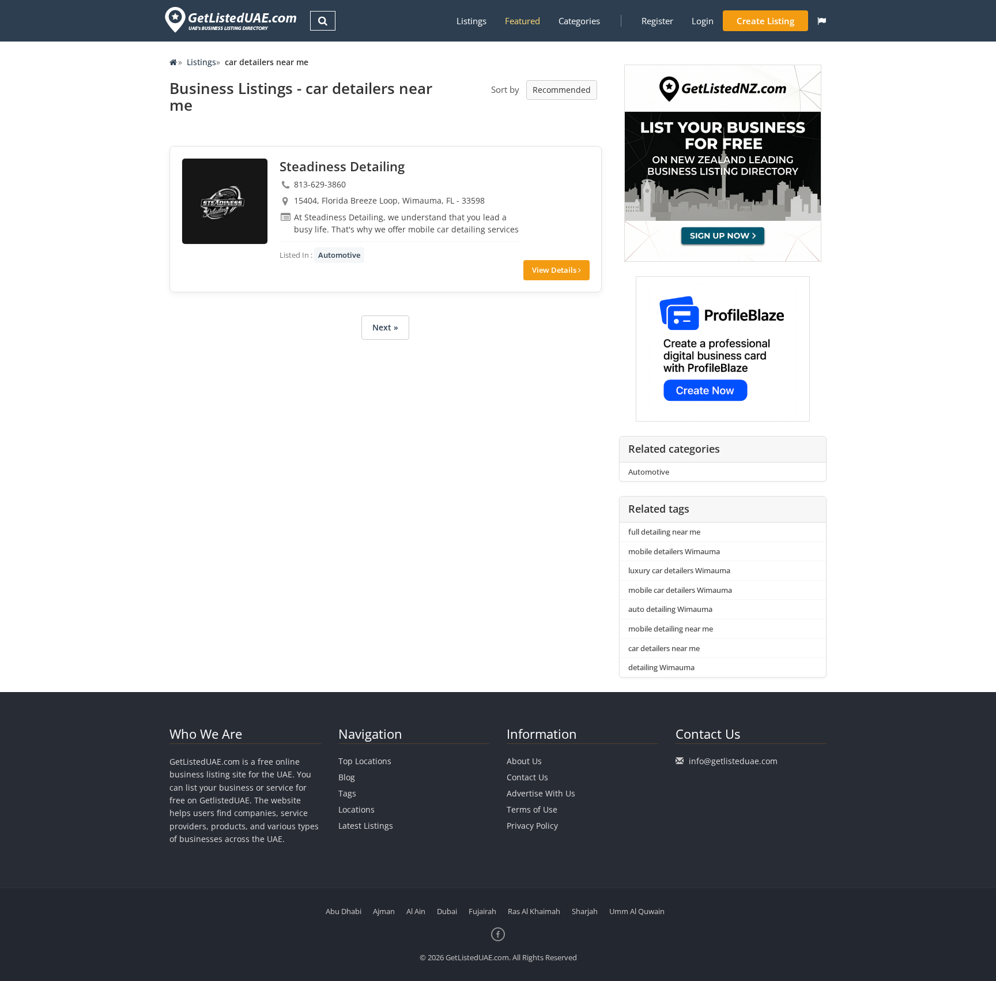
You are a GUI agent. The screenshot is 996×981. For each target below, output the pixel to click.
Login (703, 21)
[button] (821, 20)
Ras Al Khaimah (534, 911)
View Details (555, 270)
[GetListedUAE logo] (230, 19)
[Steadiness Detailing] (224, 201)
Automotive (339, 255)
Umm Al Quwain (637, 911)
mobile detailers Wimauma (674, 551)
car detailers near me (664, 648)
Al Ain (415, 911)
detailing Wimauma (661, 667)
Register (657, 21)
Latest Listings (365, 825)
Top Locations (364, 761)
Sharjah (585, 911)
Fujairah (482, 911)
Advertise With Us (541, 793)
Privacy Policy (532, 825)
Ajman (384, 911)
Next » (385, 327)
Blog (346, 777)
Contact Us (527, 777)
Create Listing (765, 21)
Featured (522, 21)
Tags (347, 793)
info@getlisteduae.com (733, 761)
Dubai (447, 911)
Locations (356, 809)
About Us (524, 761)
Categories (579, 21)
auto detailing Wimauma (670, 609)
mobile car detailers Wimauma (680, 590)
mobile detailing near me (670, 628)
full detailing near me (664, 532)
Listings (471, 21)
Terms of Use (532, 809)
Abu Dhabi (343, 911)
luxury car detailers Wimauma (679, 570)
